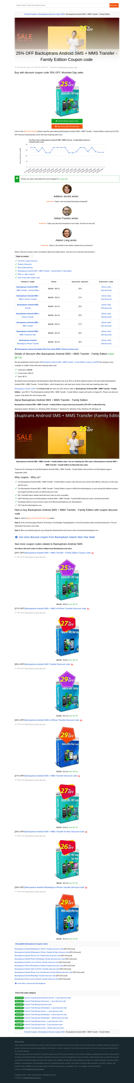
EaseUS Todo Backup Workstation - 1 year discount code (45, 1008)
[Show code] (106, 287)
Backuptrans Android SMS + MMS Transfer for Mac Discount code (54, 831)
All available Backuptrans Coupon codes (31, 944)
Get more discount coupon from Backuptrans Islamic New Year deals (56, 537)
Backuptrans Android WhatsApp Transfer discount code (35, 976)
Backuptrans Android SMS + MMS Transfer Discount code (51, 776)
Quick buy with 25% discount (68, 126)
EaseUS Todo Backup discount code (38, 1004)
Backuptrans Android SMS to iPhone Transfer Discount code (52, 720)
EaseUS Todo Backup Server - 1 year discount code (43, 1011)
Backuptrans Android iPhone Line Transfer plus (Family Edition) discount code (44, 972)
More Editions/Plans (25, 268)
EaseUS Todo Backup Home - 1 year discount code (43, 1021)
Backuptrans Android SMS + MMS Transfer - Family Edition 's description (45, 271)
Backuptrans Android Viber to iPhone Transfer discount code (37, 969)
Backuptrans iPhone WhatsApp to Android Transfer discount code (39, 966)
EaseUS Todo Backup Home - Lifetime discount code (44, 1028)
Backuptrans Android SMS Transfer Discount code (47, 664)
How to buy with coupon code (29, 278)
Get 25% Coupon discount (27, 261)
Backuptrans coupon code (68, 67)
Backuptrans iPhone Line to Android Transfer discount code (37, 979)
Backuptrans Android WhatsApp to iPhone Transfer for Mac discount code (42, 952)
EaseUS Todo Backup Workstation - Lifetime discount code (46, 1018)
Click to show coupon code (68, 121)
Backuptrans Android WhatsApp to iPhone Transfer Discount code (54, 887)
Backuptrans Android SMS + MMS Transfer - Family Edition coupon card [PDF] (71, 362)
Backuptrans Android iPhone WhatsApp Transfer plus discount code (40, 959)
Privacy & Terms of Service (35, 1069)
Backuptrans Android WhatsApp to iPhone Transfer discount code (39, 949)
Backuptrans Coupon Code (25, 389)
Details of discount (25, 264)
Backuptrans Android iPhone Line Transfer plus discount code (37, 955)
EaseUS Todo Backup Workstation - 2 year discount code (45, 1014)
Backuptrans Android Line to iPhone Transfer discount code (37, 962)
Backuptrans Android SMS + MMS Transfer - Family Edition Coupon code (58, 553)
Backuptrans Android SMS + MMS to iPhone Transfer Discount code (55, 608)
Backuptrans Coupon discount (35, 557)
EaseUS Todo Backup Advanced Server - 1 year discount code (47, 998)
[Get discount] (106, 290)
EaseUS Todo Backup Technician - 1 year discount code (45, 1001)
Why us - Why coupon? (26, 274)
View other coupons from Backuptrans (31, 983)
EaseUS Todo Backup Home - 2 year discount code (43, 1024)
